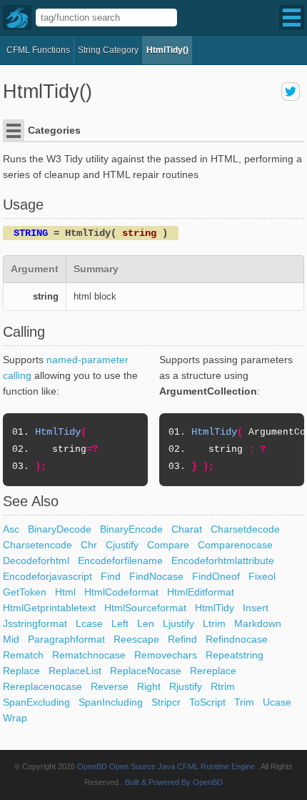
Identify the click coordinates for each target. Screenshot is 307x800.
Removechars (165, 655)
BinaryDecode (59, 529)
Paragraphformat (66, 639)
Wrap (15, 718)
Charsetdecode (245, 529)
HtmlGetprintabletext (49, 607)
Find (111, 576)
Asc (11, 529)
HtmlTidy (214, 607)
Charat (186, 529)
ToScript (207, 702)
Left (120, 623)
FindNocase (156, 576)
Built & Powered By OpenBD (174, 782)
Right (149, 686)
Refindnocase (237, 639)
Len (145, 623)
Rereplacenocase (42, 686)
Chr (89, 544)
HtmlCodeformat (121, 592)
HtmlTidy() (167, 50)
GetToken (24, 592)
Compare (168, 544)
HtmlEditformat (200, 592)
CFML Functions (38, 50)
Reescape (136, 639)
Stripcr (166, 702)
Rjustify (185, 686)
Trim (244, 702)
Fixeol (262, 576)
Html (65, 592)
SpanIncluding (111, 702)
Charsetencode (37, 544)
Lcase (89, 623)
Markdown (257, 623)
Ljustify (178, 623)
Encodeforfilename (120, 560)
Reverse (110, 686)
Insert (255, 607)
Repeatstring (234, 655)
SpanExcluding (36, 702)
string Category (108, 50)
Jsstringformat (35, 623)
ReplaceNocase (145, 670)
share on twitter (290, 91)
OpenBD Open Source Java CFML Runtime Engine (166, 766)
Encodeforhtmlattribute (222, 560)
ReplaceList (75, 670)
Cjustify (122, 544)
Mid (11, 639)
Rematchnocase (89, 655)
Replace (21, 670)
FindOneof (216, 576)
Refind (182, 639)
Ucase (277, 702)
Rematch (23, 655)
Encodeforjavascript (47, 576)
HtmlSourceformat (145, 607)
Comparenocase (235, 544)
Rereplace (213, 670)
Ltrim (214, 623)
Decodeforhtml (36, 560)
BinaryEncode (131, 529)
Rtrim (223, 686)
